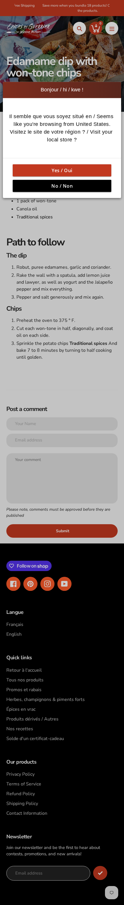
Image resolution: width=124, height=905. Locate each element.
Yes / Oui (62, 170)
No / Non (62, 185)
